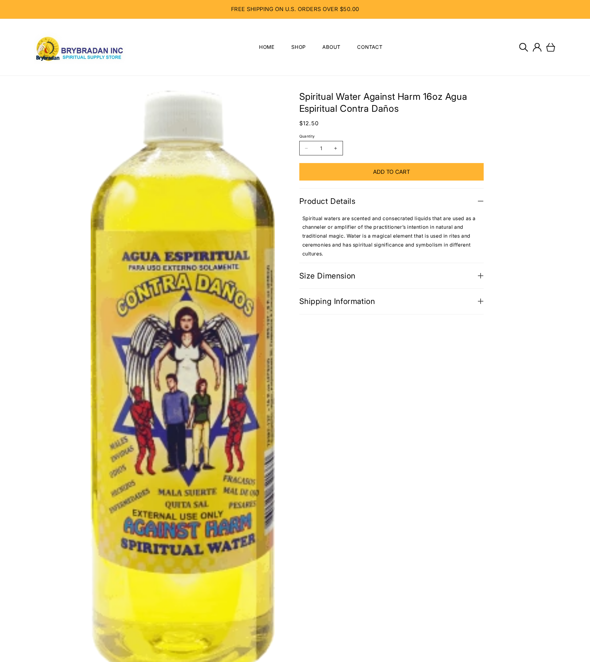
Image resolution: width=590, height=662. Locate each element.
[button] (523, 47)
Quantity (307, 136)
